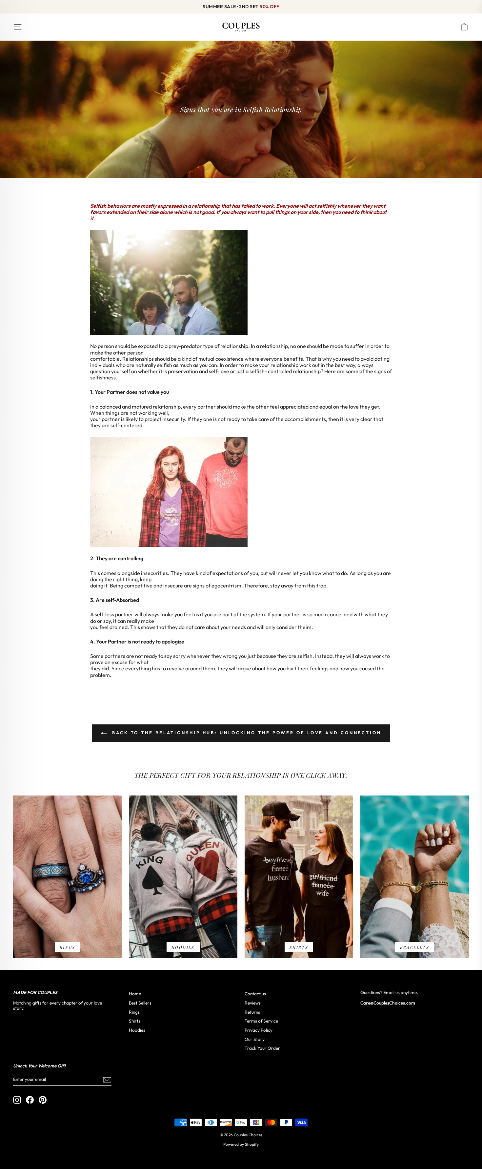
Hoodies (137, 1030)
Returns (252, 1012)
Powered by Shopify (241, 1144)
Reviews (253, 1003)
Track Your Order (262, 1048)
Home (135, 994)
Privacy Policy (258, 1030)
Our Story (255, 1039)
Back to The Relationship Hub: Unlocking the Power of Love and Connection (245, 732)
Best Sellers (140, 1003)
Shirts (134, 1021)
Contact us (255, 994)
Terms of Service (261, 1021)
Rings (134, 1012)
